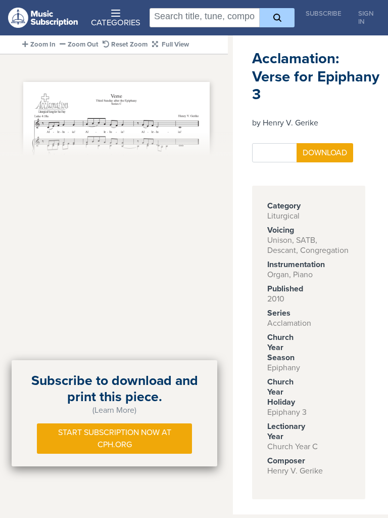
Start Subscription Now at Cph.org (114, 438)
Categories (115, 23)
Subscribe (324, 14)
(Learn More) (114, 410)
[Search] (277, 17)
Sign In (366, 18)
